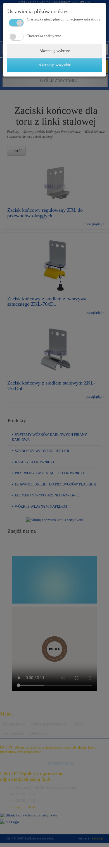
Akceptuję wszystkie (55, 65)
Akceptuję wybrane (54, 51)
